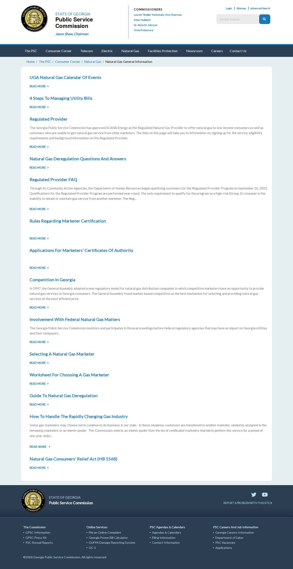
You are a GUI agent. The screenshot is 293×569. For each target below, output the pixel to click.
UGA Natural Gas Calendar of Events (65, 77)
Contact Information (166, 542)
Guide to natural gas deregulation (64, 395)
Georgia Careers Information (234, 532)
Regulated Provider (49, 118)
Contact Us (238, 51)
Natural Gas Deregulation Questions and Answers (78, 158)
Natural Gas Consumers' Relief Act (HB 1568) (73, 458)
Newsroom (194, 51)
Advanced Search (260, 8)
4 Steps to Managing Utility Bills (61, 98)
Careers (217, 51)
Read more (39, 86)
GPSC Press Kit (36, 537)
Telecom (86, 51)
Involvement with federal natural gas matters (75, 319)
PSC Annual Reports (39, 542)
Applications (223, 547)
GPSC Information (38, 532)
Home (30, 62)
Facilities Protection (163, 51)
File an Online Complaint (105, 532)
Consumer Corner (59, 51)
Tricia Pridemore (143, 30)
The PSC (30, 51)
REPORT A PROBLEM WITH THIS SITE (247, 503)
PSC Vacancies (225, 542)
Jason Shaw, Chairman (71, 34)
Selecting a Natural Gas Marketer (62, 353)
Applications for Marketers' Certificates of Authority (81, 250)
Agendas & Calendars (166, 532)
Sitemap (241, 8)
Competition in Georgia (52, 279)
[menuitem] (31, 51)
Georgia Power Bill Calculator (108, 537)
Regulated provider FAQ (53, 179)
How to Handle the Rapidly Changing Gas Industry (79, 416)
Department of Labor (229, 537)
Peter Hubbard (142, 19)
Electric (107, 51)
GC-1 (92, 547)
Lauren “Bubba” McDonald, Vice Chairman (158, 14)
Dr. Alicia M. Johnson (145, 25)
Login (229, 8)
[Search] (264, 19)
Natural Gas (130, 51)
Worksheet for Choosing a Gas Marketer (69, 374)
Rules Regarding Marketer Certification (68, 220)
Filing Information (163, 537)
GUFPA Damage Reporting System (112, 542)
